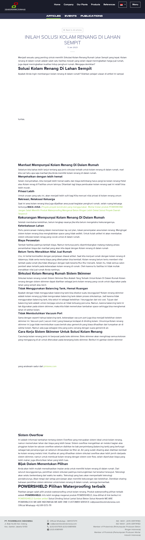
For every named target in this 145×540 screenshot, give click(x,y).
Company (68, 5)
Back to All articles (73, 30)
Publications (92, 16)
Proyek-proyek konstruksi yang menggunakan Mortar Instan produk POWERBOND (82, 207)
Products (95, 5)
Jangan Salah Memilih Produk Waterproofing (40, 210)
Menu (135, 5)
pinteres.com (50, 366)
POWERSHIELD (25, 499)
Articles (53, 16)
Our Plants (82, 5)
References (109, 5)
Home (57, 5)
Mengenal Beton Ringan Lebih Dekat (80, 210)
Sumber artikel (41, 499)
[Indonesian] (123, 4)
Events (71, 16)
